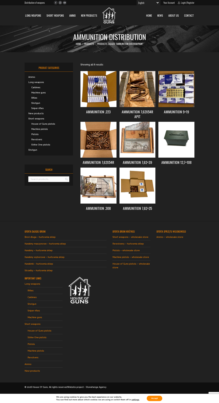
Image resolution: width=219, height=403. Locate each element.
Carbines (35, 87)
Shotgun (35, 103)
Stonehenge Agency (96, 387)
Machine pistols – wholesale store (130, 257)
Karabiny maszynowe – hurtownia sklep (45, 243)
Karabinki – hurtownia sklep (39, 263)
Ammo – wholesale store (169, 237)
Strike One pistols (40, 144)
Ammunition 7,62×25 (137, 208)
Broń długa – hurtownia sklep (40, 237)
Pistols (35, 134)
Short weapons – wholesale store (130, 237)
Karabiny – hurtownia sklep (39, 250)
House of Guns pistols (43, 124)
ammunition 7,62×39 (137, 162)
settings (135, 399)
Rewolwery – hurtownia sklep (128, 243)
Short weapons (36, 118)
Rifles (34, 98)
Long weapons (36, 82)
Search (66, 179)
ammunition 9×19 (176, 111)
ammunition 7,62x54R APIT (137, 114)
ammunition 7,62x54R (98, 162)
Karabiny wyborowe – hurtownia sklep (45, 257)
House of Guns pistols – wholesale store (131, 265)
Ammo (31, 77)
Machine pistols (39, 129)
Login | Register (187, 2)
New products (36, 113)
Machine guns (38, 92)
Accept (154, 398)
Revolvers (36, 139)
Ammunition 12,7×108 (176, 162)
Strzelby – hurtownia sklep (39, 270)
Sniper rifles (37, 108)
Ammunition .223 (98, 111)
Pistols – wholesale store (126, 250)
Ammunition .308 (98, 208)
